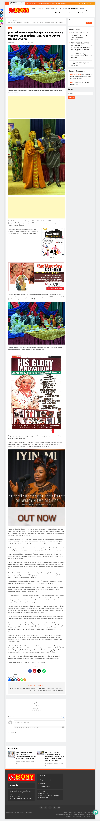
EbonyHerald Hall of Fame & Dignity (73, 9)
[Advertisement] (36, 107)
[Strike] (22, 727)
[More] (24, 679)
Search (71, 20)
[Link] (33, 727)
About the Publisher (45, 786)
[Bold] (15, 727)
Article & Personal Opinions (53, 9)
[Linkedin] (15, 679)
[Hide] (0, 26)
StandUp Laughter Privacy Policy (84, 816)
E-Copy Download (69, 13)
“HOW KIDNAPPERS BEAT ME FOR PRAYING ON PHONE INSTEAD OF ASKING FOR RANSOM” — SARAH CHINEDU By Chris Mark (80, 34)
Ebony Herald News (79, 814)
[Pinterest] (18, 679)
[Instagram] (1, 23)
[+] (37, 727)
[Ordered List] (24, 727)
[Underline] (19, 727)
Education (90, 812)
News (10, 28)
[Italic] (17, 727)
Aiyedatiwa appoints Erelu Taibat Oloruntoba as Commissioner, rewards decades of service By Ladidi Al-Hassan (26, 755)
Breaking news (72, 812)
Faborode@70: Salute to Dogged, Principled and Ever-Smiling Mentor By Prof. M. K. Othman (81, 55)
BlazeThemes (29, 812)
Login (63, 717)
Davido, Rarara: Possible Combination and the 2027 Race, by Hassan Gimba (46, 3)
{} (34, 727)
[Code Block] (30, 727)
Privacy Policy (89, 814)
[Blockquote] (28, 727)
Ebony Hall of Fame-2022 (46, 780)
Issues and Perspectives (62, 814)
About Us (40, 9)
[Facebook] (9, 679)
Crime (84, 812)
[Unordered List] (26, 727)
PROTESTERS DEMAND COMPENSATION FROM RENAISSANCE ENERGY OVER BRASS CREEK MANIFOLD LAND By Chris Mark (54, 756)
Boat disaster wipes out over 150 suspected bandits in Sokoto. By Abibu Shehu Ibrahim (81, 76)
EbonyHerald (12, 42)
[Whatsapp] (21, 679)
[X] (12, 679)
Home (33, 9)
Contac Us (81, 13)
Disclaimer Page (70, 816)
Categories (58, 13)
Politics (80, 812)
